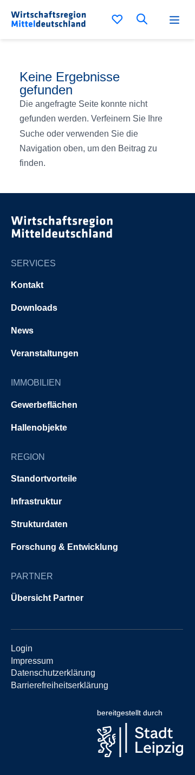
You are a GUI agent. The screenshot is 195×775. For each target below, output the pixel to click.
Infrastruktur (36, 501)
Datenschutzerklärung (53, 672)
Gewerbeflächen (44, 404)
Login (21, 648)
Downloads (34, 307)
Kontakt (27, 285)
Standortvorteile (44, 478)
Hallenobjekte (39, 427)
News (22, 330)
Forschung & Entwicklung (64, 547)
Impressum (32, 660)
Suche (144, 19)
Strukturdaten (39, 524)
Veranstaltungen (45, 353)
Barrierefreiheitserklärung (59, 685)
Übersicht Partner (47, 598)
